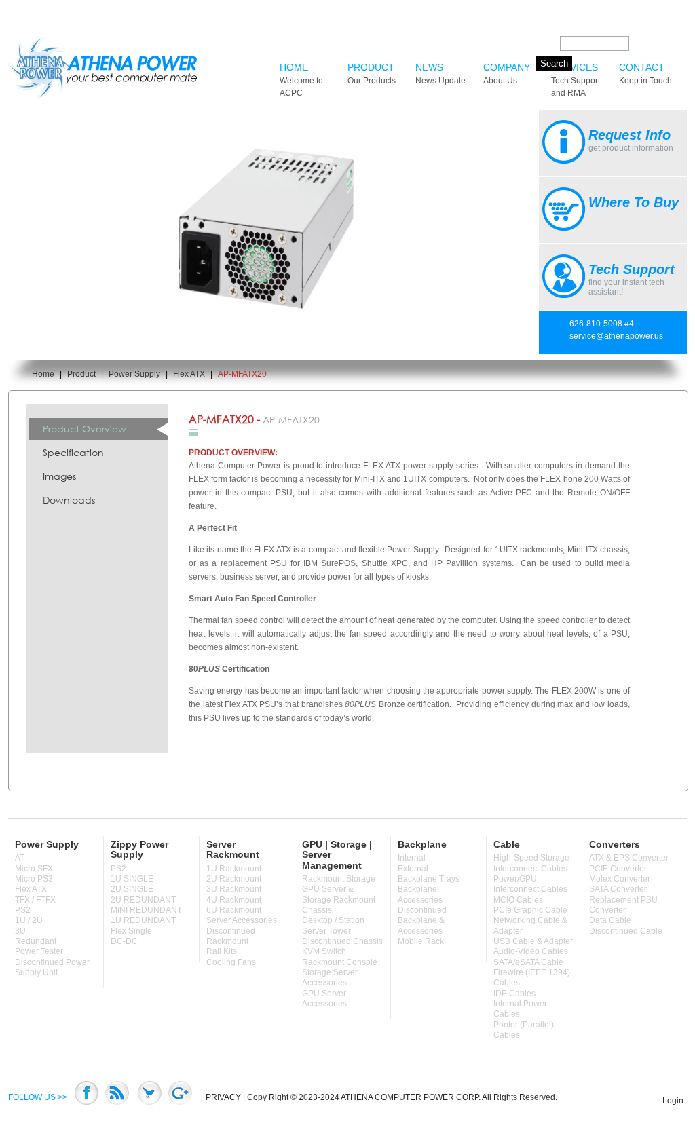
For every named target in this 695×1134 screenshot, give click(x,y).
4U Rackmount (233, 900)
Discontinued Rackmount (230, 936)
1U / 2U (29, 920)
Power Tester (39, 951)
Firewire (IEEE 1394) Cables (531, 977)
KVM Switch (324, 951)
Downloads (69, 499)
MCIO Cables (518, 900)
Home (301, 80)
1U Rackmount (233, 869)
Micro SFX (34, 869)
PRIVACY (223, 1097)
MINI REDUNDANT (146, 910)
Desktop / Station (333, 920)
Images (59, 476)
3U (20, 931)
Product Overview (84, 428)
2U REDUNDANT (143, 900)
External (413, 869)
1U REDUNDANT (143, 920)
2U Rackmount (233, 879)
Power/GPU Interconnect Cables (530, 884)
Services (575, 80)
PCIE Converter (618, 869)
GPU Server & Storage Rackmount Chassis (338, 899)
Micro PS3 (34, 879)
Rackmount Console (339, 962)
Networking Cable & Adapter (530, 925)
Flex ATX (189, 374)
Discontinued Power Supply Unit (52, 967)
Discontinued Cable (625, 931)
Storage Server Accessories (330, 977)
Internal (412, 858)
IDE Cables (514, 993)
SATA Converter (618, 889)
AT (19, 858)
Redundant (35, 941)
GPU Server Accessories (324, 998)
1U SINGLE (132, 879)
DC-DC (124, 941)
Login (672, 1100)
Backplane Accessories (420, 894)
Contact (645, 74)
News (440, 74)
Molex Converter (619, 879)
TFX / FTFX (35, 900)
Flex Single (131, 931)
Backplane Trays (428, 879)
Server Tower (326, 931)
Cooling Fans (231, 962)
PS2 (23, 910)
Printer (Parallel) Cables (523, 1030)
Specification (73, 452)
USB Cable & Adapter (533, 941)
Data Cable (610, 920)
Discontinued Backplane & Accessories (422, 920)
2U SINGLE (132, 889)
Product (372, 74)
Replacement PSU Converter (623, 905)
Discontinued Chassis (342, 941)
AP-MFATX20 (242, 374)
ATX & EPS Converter (629, 858)
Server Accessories (241, 920)
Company (506, 74)
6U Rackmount (233, 910)
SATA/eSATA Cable (528, 962)
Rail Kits (221, 951)
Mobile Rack (421, 941)
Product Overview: (233, 452)
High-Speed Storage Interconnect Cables (531, 863)
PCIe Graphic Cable (530, 910)
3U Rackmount (233, 889)
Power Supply (134, 374)
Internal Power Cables (520, 1009)
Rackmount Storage (338, 879)
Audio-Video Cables (530, 951)
